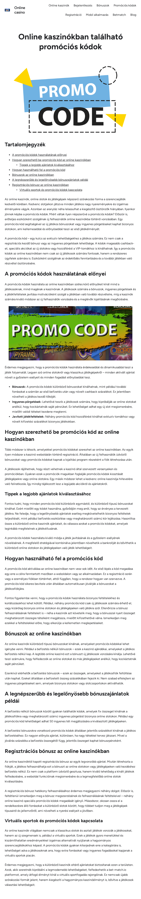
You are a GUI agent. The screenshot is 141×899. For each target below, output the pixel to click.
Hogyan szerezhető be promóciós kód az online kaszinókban (51, 160)
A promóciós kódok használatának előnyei (39, 155)
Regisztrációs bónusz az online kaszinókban (40, 185)
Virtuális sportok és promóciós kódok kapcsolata (50, 190)
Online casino (19, 9)
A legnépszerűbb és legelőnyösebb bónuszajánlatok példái (50, 179)
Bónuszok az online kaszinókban (33, 175)
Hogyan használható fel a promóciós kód (38, 170)
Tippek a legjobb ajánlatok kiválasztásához (46, 165)
